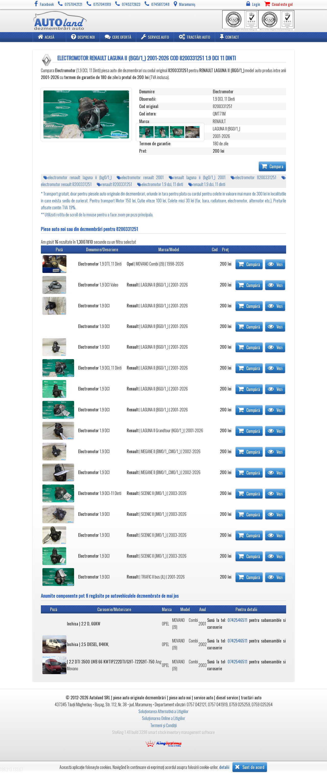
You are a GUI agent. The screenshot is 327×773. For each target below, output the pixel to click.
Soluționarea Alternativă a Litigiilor (163, 711)
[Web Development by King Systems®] (163, 743)
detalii (224, 767)
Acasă (49, 37)
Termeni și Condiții (163, 725)
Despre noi (86, 37)
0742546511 (237, 620)
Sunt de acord (252, 767)
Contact (232, 37)
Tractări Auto (198, 37)
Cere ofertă (121, 37)
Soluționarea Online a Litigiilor (163, 718)
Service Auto (158, 37)
